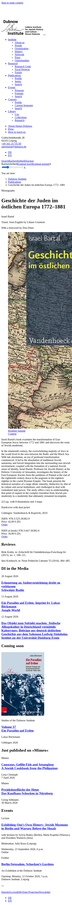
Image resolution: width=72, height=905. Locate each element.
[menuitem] (19, 42)
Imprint (5, 892)
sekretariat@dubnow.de (13, 146)
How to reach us (16, 132)
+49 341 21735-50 (11, 143)
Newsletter (44, 892)
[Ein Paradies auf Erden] (22, 714)
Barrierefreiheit (16, 161)
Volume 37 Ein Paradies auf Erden (17, 728)
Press (11, 129)
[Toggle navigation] (44, 34)
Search (5, 161)
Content (12, 433)
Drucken (29, 161)
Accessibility (16, 892)
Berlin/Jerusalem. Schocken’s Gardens (27, 864)
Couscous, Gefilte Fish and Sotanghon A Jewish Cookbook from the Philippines (29, 766)
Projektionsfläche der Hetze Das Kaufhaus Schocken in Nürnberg (27, 791)
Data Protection (31, 892)
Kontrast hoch (24, 164)
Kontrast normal (40, 164)
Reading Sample (16, 430)
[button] (12, 39)
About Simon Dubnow (20, 126)
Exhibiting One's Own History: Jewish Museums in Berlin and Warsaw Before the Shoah (34, 826)
